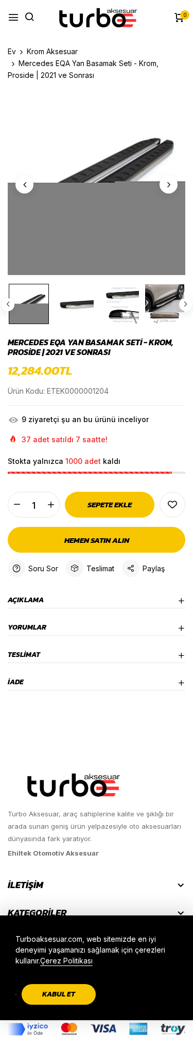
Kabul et (58, 994)
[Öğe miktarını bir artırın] (50, 504)
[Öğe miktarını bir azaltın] (16, 504)
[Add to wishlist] (172, 505)
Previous (8, 304)
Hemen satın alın (96, 540)
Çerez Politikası (66, 960)
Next (185, 304)
